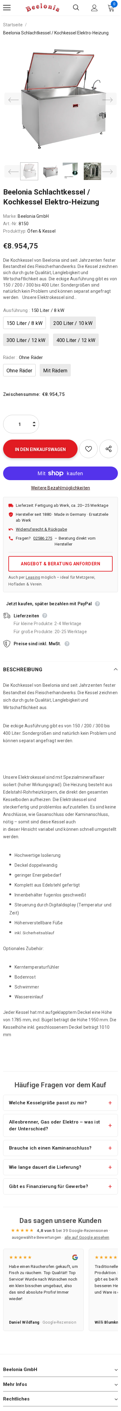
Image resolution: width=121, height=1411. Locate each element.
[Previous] (13, 99)
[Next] (107, 99)
